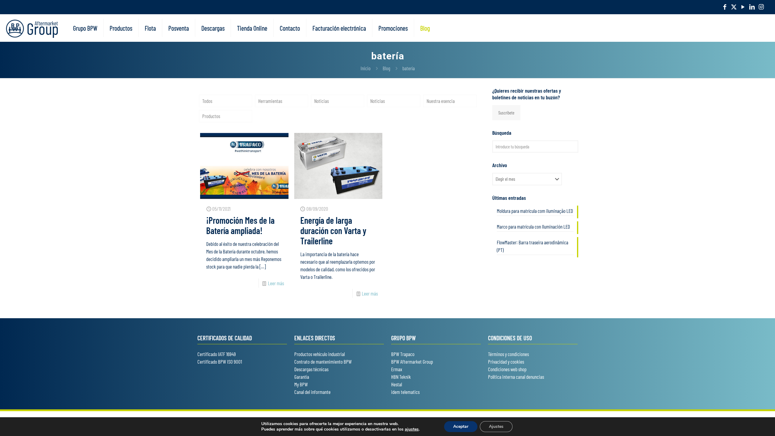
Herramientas (270, 101)
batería (408, 68)
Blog (386, 68)
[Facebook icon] (725, 6)
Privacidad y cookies (506, 361)
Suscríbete (506, 112)
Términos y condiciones (508, 354)
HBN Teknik (401, 377)
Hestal (396, 384)
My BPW (301, 384)
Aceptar (460, 426)
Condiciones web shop (507, 369)
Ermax (396, 369)
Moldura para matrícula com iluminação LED (535, 211)
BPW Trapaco (402, 354)
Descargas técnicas (311, 369)
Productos (211, 116)
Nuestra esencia (441, 101)
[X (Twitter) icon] (734, 6)
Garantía (301, 377)
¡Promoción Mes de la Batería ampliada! (240, 225)
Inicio (366, 68)
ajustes (412, 429)
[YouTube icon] (743, 6)
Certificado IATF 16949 (216, 354)
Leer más (276, 283)
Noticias (321, 101)
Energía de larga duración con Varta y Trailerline (333, 230)
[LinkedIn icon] (752, 6)
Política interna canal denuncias (516, 377)
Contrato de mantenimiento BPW (323, 361)
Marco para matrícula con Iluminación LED (533, 226)
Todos (207, 101)
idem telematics (405, 392)
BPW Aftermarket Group (412, 361)
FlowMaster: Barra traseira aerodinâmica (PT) (532, 246)
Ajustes (496, 426)
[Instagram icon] (761, 6)
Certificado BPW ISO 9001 (219, 361)
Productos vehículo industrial (319, 354)
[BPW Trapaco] (32, 27)
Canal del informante (312, 392)
